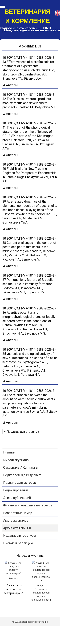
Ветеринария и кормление (27, 16)
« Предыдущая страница (21, 431)
